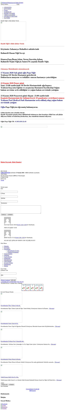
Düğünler (6, 255)
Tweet (2, 180)
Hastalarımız (7, 264)
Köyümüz (6, 247)
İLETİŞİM (7, 18)
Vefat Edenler (7, 261)
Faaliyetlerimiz (8, 257)
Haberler (6, 246)
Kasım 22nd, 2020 (22, 224)
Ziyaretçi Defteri (8, 263)
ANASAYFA (8, 7)
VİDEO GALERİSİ (9, 15)
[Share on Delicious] (14, 183)
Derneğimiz (7, 249)
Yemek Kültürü (8, 254)
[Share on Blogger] (11, 183)
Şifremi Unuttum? (5, 280)
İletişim (6, 266)
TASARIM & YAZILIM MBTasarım (32, 389)
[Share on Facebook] (2, 183)
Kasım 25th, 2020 (20, 237)
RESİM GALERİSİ (9, 13)
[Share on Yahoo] (30, 183)
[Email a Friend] (8, 183)
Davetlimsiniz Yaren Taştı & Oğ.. (9, 323)
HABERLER (7, 12)
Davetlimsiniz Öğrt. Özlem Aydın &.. (11, 305)
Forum (6, 10)
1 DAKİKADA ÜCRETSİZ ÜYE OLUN (12, 281)
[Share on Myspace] (24, 183)
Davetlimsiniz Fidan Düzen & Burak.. (11, 359)
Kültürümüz (7, 258)
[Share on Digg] (17, 183)
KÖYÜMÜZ (7, 9)
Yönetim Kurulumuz (13, 252)
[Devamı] (51, 308)
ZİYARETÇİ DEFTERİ (10, 16)
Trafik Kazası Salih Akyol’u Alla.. (10, 377)
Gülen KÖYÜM (5, 172)
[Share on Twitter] (5, 183)
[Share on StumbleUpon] (27, 183)
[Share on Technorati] (36, 183)
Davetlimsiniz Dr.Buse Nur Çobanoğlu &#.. (12, 341)
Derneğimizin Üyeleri (13, 250)
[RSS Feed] (39, 183)
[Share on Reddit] (33, 183)
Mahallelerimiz (8, 260)
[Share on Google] (20, 183)
